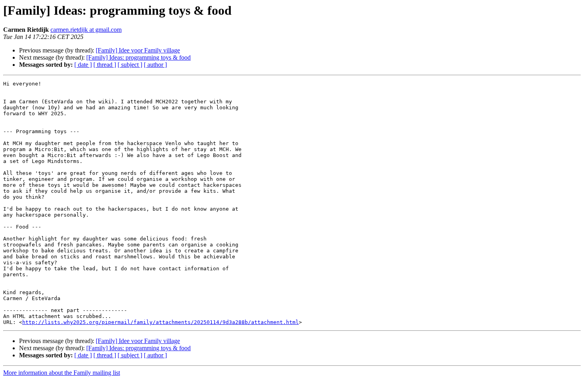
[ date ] (83, 64)
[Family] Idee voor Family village (138, 50)
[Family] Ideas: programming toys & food (138, 57)
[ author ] (155, 64)
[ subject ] (130, 64)
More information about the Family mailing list (61, 372)
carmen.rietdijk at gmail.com (86, 29)
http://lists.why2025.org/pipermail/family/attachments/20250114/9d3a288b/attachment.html (160, 322)
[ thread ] (104, 64)
